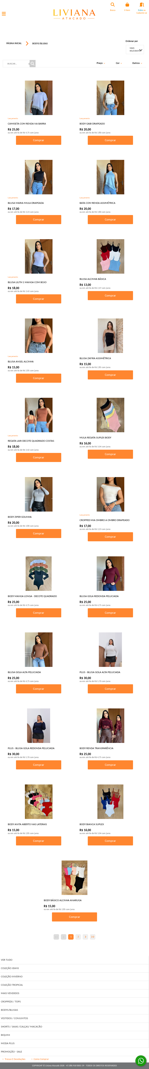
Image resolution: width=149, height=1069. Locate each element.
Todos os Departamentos (74, 950)
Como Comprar (40, 1059)
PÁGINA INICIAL (14, 43)
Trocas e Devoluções (13, 1059)
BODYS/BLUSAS (40, 43)
